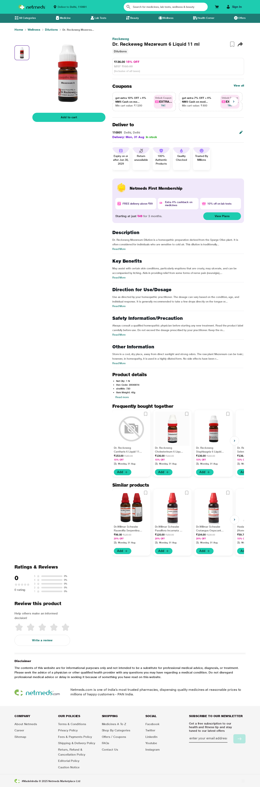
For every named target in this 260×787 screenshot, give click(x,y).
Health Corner (205, 17)
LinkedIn (151, 737)
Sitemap (20, 737)
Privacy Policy (68, 730)
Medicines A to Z (114, 724)
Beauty (134, 17)
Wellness (168, 17)
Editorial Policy (68, 761)
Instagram (152, 749)
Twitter (150, 730)
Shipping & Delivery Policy (76, 743)
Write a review (42, 640)
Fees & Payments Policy (75, 737)
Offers (242, 17)
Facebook (152, 724)
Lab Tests (100, 17)
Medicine (65, 17)
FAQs (105, 743)
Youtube (151, 743)
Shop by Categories (116, 730)
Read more (122, 397)
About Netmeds (25, 724)
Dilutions (120, 51)
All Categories (27, 17)
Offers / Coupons (114, 737)
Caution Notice (69, 767)
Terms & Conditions (72, 724)
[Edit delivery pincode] (241, 132)
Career (19, 730)
